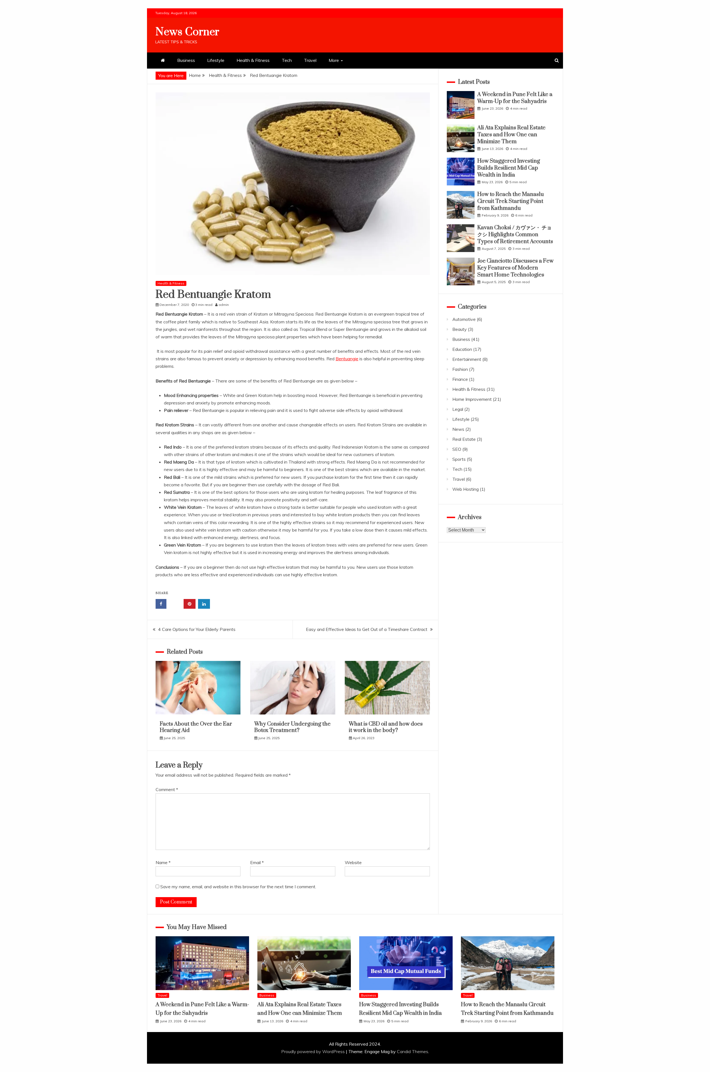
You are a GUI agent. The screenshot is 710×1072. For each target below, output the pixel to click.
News (458, 429)
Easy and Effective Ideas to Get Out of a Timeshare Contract (366, 629)
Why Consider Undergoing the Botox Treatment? (292, 727)
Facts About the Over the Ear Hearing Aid (196, 727)
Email (257, 862)
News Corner (187, 32)
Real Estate (464, 439)
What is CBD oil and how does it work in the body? (386, 727)
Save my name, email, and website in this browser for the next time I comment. (238, 886)
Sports (459, 459)
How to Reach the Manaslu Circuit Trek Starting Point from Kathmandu (510, 201)
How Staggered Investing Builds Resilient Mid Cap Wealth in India (508, 168)
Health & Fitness (253, 60)
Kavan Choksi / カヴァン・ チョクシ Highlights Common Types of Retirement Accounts (515, 234)
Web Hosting (465, 489)
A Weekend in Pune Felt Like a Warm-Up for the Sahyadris (514, 98)
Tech (287, 60)
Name (163, 862)
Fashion (460, 369)
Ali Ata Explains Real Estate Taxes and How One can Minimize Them (511, 134)
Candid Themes (412, 1051)
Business (186, 60)
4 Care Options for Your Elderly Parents (196, 629)
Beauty (459, 329)
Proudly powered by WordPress (313, 1051)
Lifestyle (215, 60)
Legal (457, 409)
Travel (310, 60)
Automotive (464, 319)
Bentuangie (347, 358)
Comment (167, 789)
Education (462, 349)
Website (353, 862)
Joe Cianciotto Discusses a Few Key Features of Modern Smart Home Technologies (515, 268)
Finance (460, 379)
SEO (456, 449)
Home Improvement (472, 399)
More (334, 60)
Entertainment (466, 359)
